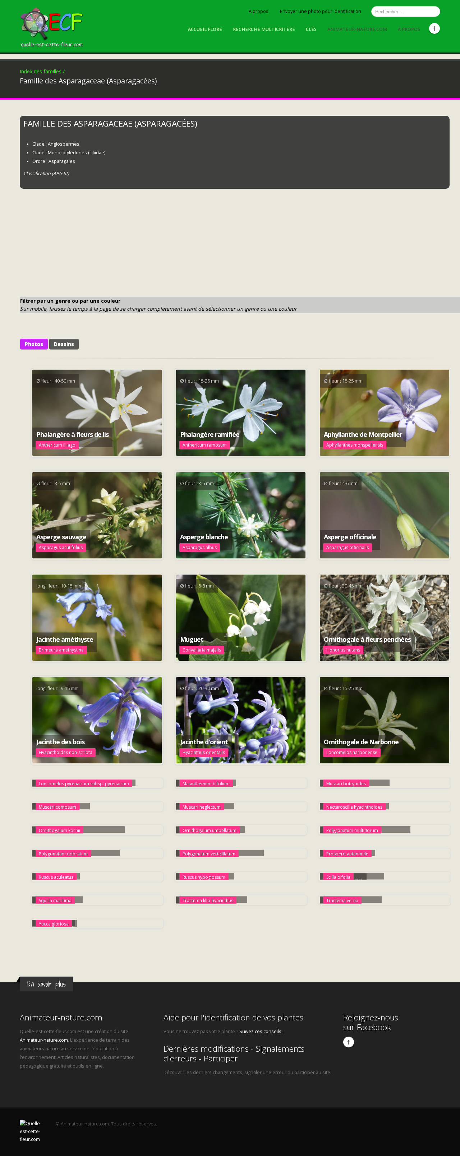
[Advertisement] (235, 242)
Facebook (434, 28)
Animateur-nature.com (357, 29)
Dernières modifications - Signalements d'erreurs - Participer (234, 1053)
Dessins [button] (64, 344)
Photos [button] (34, 344)
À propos (258, 11)
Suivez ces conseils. (260, 1031)
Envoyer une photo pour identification (320, 11)
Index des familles (42, 71)
